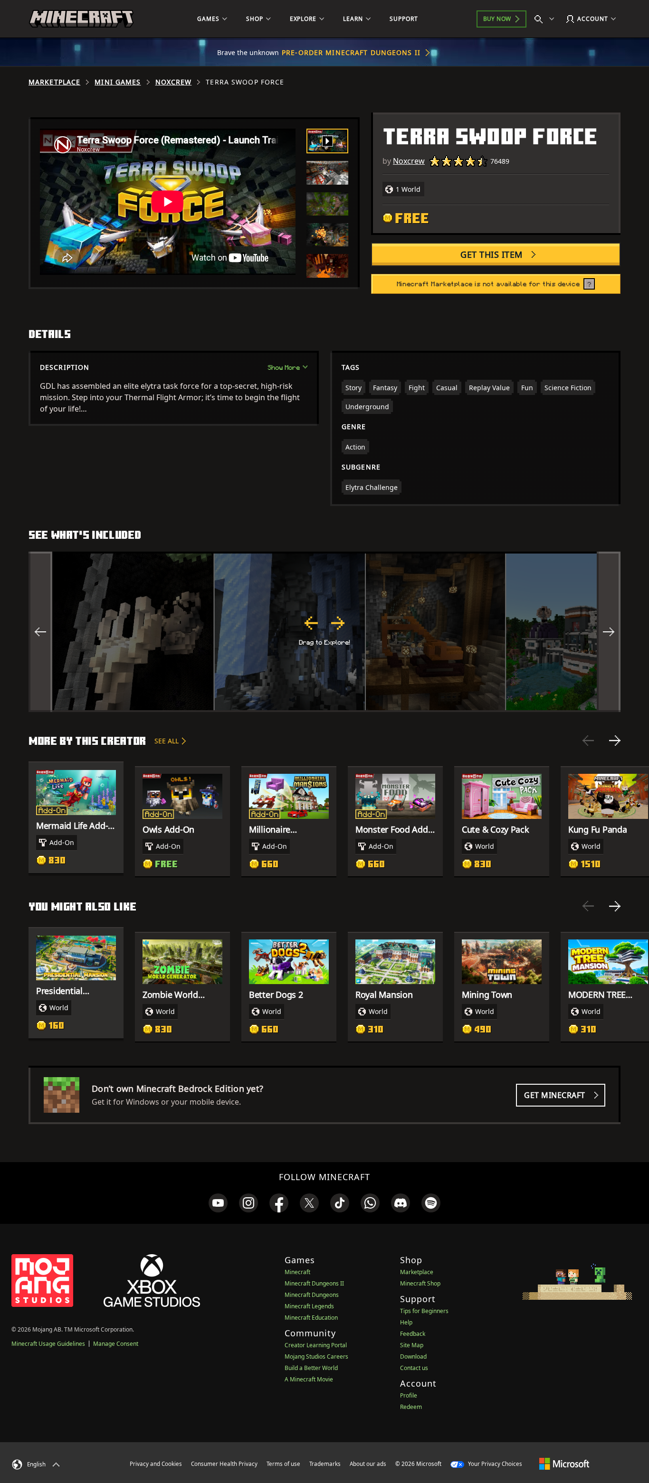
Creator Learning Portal (316, 1345)
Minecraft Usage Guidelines (48, 1344)
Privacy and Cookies (156, 1463)
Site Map (411, 1345)
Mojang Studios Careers (316, 1356)
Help (406, 1322)
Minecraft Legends (309, 1306)
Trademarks (325, 1463)
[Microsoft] (564, 1463)
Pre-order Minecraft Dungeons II (351, 52)
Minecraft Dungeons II (314, 1283)
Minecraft (297, 1272)
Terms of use (283, 1463)
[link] (218, 1202)
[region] (324, 632)
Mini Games (118, 82)
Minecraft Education (311, 1318)
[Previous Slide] (588, 740)
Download (413, 1356)
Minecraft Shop (420, 1283)
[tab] (327, 141)
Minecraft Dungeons (312, 1295)
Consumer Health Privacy (224, 1463)
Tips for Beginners (424, 1311)
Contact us (414, 1368)
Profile (408, 1395)
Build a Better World (311, 1368)
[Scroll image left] (40, 632)
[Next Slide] (614, 740)
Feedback (412, 1334)
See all (166, 740)
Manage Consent (115, 1344)
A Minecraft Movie (309, 1379)
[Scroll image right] (608, 632)
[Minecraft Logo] (81, 19)
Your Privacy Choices (494, 1463)
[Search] (546, 19)
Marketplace (54, 82)
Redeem (411, 1407)
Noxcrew (173, 82)
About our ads (368, 1463)
